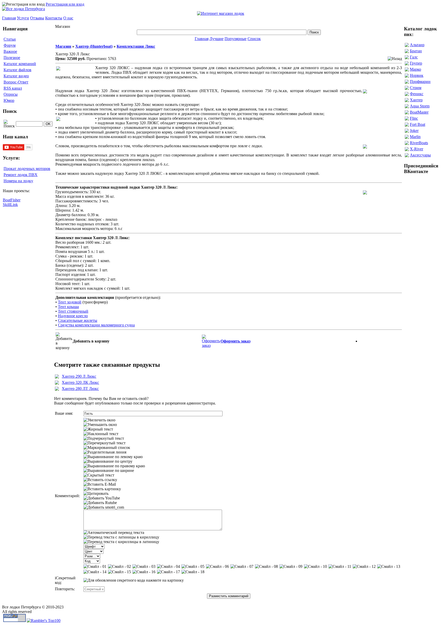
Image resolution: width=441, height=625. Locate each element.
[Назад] (395, 58)
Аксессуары (420, 155)
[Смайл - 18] (192, 572)
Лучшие (217, 38)
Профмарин (420, 81)
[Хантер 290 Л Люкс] (57, 377)
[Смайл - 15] (119, 572)
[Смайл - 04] (168, 566)
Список (254, 38)
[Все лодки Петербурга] (23, 9)
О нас (68, 18)
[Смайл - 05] (192, 566)
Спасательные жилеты (77, 320)
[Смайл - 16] (143, 572)
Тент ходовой (69, 302)
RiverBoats (419, 143)
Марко (415, 69)
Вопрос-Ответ (16, 82)
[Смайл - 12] (364, 566)
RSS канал (13, 88)
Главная (9, 18)
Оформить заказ (235, 341)
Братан (416, 51)
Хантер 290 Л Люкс (79, 376)
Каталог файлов (17, 70)
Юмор (9, 100)
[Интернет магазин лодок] (220, 13)
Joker (414, 130)
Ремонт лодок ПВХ (21, 175)
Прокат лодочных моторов (27, 168)
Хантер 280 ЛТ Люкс (80, 388)
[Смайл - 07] (241, 566)
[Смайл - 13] (388, 566)
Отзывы (37, 18)
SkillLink (10, 204)
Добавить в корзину (91, 341)
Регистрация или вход (65, 4)
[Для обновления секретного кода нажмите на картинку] (133, 580)
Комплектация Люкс (136, 46)
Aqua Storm (420, 106)
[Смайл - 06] (217, 566)
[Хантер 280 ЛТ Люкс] (57, 389)
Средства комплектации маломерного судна (96, 325)
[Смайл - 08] (266, 566)
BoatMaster (419, 112)
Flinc (414, 118)
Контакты (53, 18)
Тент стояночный (73, 311)
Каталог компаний (20, 64)
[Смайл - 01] (94, 566)
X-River (416, 149)
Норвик (416, 75)
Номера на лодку (18, 181)
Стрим (415, 87)
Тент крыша (68, 306)
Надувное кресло (73, 316)
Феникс (416, 94)
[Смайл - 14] (94, 572)
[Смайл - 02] (119, 566)
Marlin (415, 136)
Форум (10, 45)
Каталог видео (16, 76)
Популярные (236, 38)
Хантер (416, 100)
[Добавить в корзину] (64, 341)
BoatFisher (11, 200)
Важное (10, 51)
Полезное (12, 57)
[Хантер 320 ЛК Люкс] (57, 383)
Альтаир (417, 45)
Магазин (63, 46)
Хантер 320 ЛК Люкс (80, 382)
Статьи (10, 39)
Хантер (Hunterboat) (94, 46)
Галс (414, 57)
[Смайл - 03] (143, 566)
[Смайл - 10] (315, 566)
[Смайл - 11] (339, 566)
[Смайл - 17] (168, 572)
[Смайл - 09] (290, 566)
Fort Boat (417, 124)
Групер (416, 63)
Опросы (11, 94)
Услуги (23, 18)
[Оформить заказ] (211, 340)
